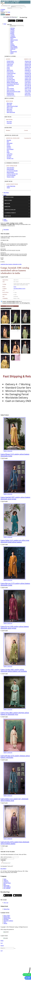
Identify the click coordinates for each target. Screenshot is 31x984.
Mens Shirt (9, 104)
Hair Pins (9, 157)
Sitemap (5, 923)
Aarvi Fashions (13, 46)
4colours (12, 33)
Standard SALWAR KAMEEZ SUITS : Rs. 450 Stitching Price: (16, 303)
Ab (11, 50)
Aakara (12, 41)
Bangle (8, 144)
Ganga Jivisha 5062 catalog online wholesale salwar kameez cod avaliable (14, 670)
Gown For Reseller (11, 175)
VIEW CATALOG (7, 451)
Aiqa (11, 54)
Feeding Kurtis (10, 61)
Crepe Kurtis (10, 74)
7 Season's (12, 36)
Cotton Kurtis (10, 64)
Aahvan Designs (14, 39)
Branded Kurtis (10, 93)
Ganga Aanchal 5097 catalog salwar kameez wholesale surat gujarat (15, 498)
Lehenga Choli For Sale (12, 173)
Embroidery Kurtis (11, 96)
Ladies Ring (9, 153)
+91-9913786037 (5, 1)
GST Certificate (7, 886)
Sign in (12, 2)
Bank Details (6, 885)
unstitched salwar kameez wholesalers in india (11, 264)
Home (4, 23)
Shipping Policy (7, 918)
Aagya (11, 38)
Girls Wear (9, 123)
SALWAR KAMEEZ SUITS (19, 288)
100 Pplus (12, 28)
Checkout (8, 14)
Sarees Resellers (10, 167)
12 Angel (12, 30)
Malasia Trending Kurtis (12, 82)
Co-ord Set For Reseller (12, 170)
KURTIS (8, 59)
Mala (8, 150)
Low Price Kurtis (11, 79)
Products (5, 220)
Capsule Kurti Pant (11, 73)
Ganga (15, 286)
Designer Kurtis (10, 62)
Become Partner (7, 883)
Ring (8, 141)
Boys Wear (9, 121)
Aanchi (12, 43)
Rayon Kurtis (10, 77)
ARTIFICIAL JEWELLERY (13, 138)
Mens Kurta (9, 103)
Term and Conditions (8, 920)
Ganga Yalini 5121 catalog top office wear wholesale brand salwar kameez (15, 541)
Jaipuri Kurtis (10, 70)
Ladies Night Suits (11, 186)
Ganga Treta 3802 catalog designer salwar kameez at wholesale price (15, 713)
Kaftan (8, 68)
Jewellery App (10, 158)
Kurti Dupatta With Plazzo (13, 84)
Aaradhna (12, 45)
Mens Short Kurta (11, 112)
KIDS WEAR (9, 119)
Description (6, 229)
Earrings (9, 146)
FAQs (4, 922)
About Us (5, 880)
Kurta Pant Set (10, 71)
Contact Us (8, 2)
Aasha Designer (14, 47)
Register (17, 2)
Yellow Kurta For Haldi (12, 106)
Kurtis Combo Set (11, 81)
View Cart (3, 14)
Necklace (9, 147)
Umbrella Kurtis (10, 94)
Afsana (11, 53)
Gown (8, 67)
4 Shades (12, 32)
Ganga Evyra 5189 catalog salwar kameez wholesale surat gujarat (15, 627)
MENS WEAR (9, 101)
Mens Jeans (9, 109)
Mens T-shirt (10, 107)
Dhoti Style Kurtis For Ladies (13, 91)
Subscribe (3, 860)
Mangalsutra (9, 143)
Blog (4, 884)
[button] (15, 982)
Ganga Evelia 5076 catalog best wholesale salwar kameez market (15, 842)
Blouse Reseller (10, 172)
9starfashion (13, 37)
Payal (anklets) (10, 149)
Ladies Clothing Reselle (11, 165)
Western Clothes (10, 176)
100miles (12, 29)
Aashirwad (12, 49)
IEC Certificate (6, 888)
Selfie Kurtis (9, 65)
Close (8, 12)
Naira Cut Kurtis (10, 90)
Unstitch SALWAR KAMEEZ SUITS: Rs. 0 (11, 301)
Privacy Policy (6, 915)
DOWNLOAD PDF (6, 308)
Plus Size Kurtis (10, 76)
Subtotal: (3, 13)
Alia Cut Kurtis (10, 88)
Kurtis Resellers (10, 169)
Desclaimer (6, 919)
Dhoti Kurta (9, 110)
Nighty (8, 187)
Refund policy (6, 916)
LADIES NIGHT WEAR (12, 184)
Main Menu (6, 192)
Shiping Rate (6, 909)
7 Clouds (12, 34)
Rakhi (8, 152)
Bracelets (9, 140)
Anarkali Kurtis (10, 85)
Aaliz (11, 42)
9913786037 (3, 868)
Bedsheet (8, 130)
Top (8, 87)
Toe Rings (9, 155)
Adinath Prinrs (13, 51)
